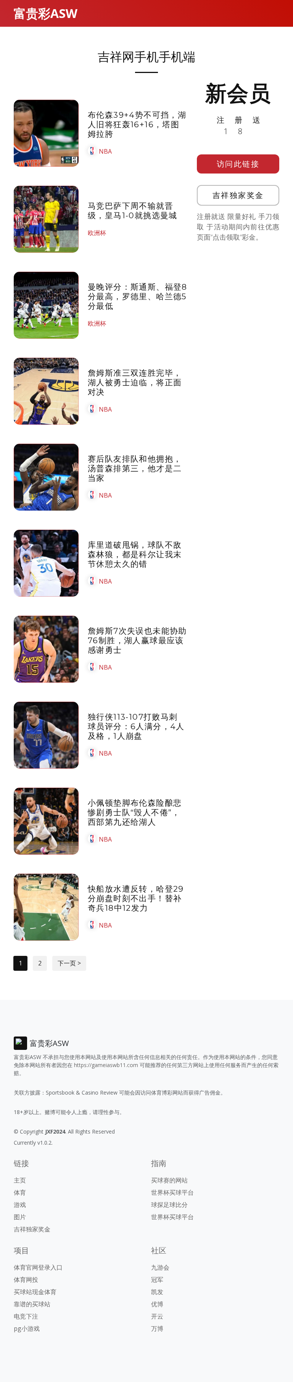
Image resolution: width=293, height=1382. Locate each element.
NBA (105, 151)
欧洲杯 (97, 233)
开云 (157, 1316)
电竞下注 (26, 1316)
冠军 (157, 1279)
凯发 (157, 1292)
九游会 (160, 1267)
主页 (20, 1180)
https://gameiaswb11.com (106, 1065)
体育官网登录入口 (38, 1267)
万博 (157, 1328)
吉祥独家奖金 (238, 195)
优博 (157, 1304)
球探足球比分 (169, 1204)
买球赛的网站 (169, 1180)
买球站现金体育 (35, 1292)
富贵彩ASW (45, 13)
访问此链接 (238, 164)
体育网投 (26, 1279)
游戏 (20, 1204)
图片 (20, 1217)
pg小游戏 (27, 1328)
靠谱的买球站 (32, 1304)
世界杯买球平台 (172, 1192)
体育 (20, 1192)
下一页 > (69, 963)
